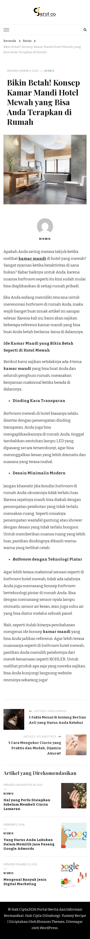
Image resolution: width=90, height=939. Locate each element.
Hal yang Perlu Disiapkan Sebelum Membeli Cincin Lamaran (26, 804)
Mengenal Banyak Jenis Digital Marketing (24, 882)
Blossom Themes (51, 922)
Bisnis (49, 70)
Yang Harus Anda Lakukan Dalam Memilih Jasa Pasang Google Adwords (28, 844)
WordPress (49, 928)
